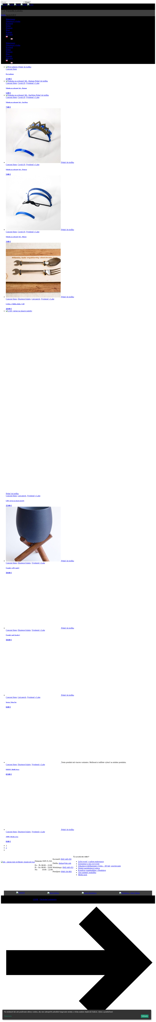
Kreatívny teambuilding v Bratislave (92, 870)
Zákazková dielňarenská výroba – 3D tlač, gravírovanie (99, 866)
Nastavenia (8, 1016)
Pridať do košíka (24, 67)
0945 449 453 (68, 867)
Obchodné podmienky (48, 899)
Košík (3, 15)
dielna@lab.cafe (65, 863)
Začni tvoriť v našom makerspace (91, 862)
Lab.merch (36, 299)
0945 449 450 (66, 859)
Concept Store (11, 69)
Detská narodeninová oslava (89, 868)
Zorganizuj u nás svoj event (88, 864)
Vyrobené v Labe (32, 83)
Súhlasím (144, 1016)
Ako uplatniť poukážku (87, 872)
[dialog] (76, 1015)
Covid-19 (21, 83)
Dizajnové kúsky (24, 299)
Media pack (82, 875)
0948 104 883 (66, 872)
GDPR (35, 899)
